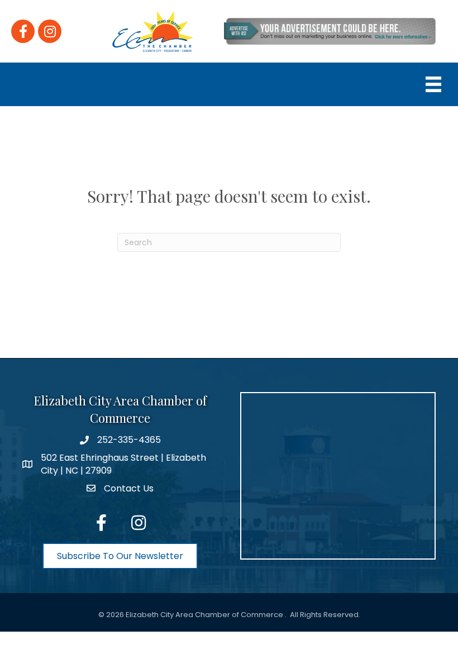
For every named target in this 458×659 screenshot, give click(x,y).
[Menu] (433, 84)
